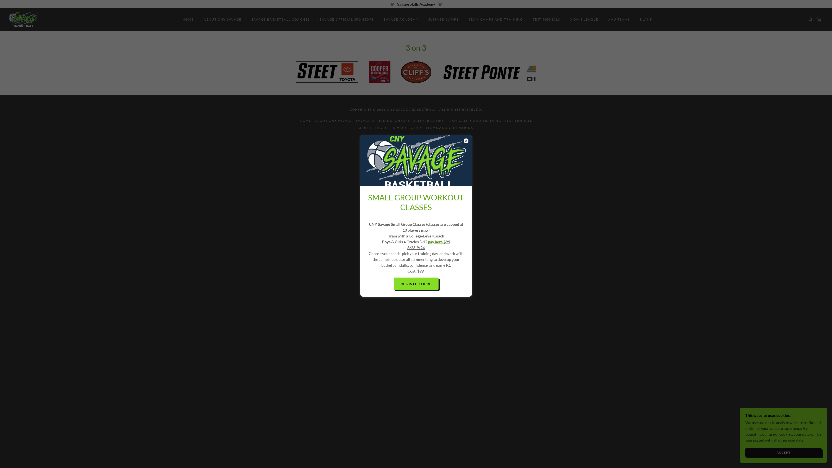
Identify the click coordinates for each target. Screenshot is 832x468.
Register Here (416, 284)
